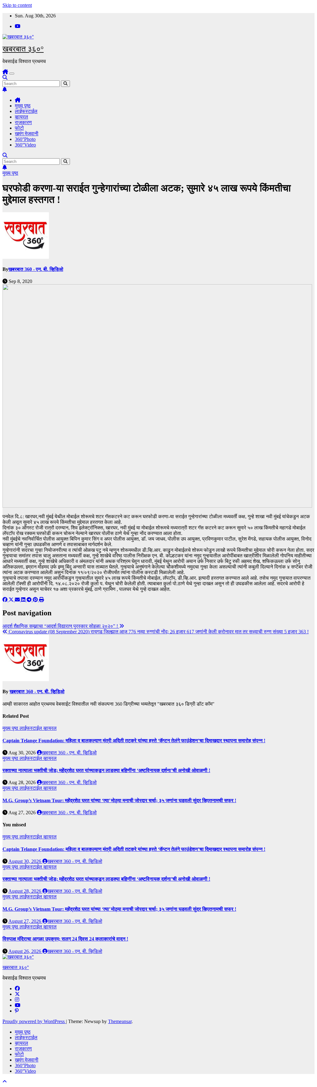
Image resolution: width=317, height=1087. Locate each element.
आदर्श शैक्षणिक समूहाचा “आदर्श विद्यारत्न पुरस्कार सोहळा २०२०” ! (60, 626)
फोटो (19, 128)
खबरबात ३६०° (23, 49)
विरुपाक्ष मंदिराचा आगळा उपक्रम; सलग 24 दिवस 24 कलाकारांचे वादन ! (65, 938)
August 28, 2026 (25, 891)
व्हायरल (21, 116)
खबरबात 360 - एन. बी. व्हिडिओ (35, 269)
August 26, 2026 (25, 951)
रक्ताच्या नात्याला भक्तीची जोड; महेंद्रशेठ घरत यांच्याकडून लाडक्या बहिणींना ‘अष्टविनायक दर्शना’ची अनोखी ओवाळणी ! (106, 770)
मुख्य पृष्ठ (23, 105)
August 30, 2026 (25, 861)
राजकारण (23, 122)
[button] (4, 77)
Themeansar (120, 1021)
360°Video (25, 144)
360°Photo (25, 139)
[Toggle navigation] (11, 73)
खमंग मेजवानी (26, 133)
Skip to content (17, 5)
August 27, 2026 (25, 921)
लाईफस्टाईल (26, 111)
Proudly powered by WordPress (34, 1021)
